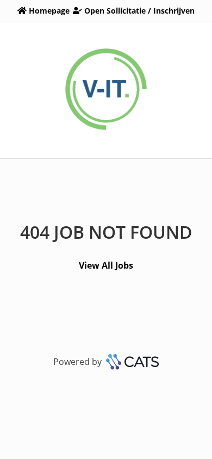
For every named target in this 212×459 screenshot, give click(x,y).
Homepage (49, 10)
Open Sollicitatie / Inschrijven (139, 10)
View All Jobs (106, 265)
